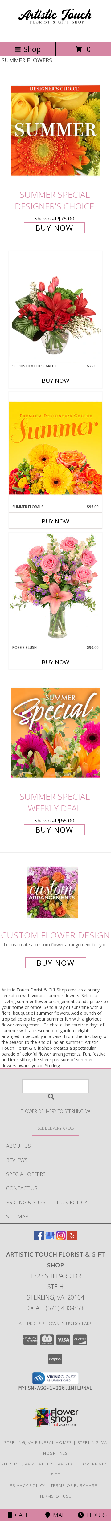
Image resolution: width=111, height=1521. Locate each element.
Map (58, 1515)
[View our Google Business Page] (50, 1238)
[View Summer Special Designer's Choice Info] (55, 130)
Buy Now (54, 228)
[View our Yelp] (72, 1238)
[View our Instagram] (61, 1238)
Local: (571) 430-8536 (55, 1308)
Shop (32, 49)
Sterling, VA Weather (26, 1464)
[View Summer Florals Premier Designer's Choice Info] (55, 448)
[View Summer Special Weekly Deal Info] (55, 732)
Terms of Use (55, 1496)
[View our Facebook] (39, 1238)
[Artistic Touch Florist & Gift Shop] (55, 33)
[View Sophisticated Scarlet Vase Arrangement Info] (55, 307)
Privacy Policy (27, 1485)
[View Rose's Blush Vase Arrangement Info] (55, 588)
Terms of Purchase (74, 1485)
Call (20, 1515)
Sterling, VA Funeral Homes (38, 1442)
